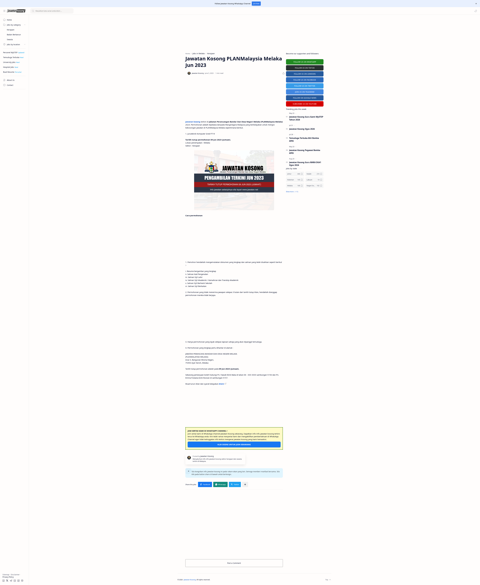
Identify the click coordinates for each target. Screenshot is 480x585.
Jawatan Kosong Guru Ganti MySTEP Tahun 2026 (306, 118)
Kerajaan (10, 30)
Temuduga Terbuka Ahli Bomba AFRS (304, 139)
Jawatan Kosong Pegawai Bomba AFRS (304, 151)
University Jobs (9, 62)
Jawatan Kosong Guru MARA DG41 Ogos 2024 (305, 163)
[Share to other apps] (245, 484)
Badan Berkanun (14, 34)
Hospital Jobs (8, 67)
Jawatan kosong (192, 121)
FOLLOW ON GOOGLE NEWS (304, 98)
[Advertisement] (14, 128)
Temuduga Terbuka (11, 57)
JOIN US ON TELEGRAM (304, 92)
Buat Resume (8, 72)
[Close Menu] (476, 4)
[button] (476, 11)
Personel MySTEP (10, 52)
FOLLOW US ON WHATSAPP (305, 62)
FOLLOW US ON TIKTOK (305, 68)
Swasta (10, 39)
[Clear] (71, 11)
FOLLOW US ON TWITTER (304, 86)
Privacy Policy (8, 577)
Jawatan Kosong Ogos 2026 (302, 129)
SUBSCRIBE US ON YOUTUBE (305, 104)
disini (221, 384)
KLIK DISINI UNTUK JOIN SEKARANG (234, 444)
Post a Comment (234, 563)
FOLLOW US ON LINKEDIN (305, 74)
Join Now (256, 4)
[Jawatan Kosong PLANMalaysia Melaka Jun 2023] (234, 180)
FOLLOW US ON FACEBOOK (304, 80)
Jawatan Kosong (190, 580)
